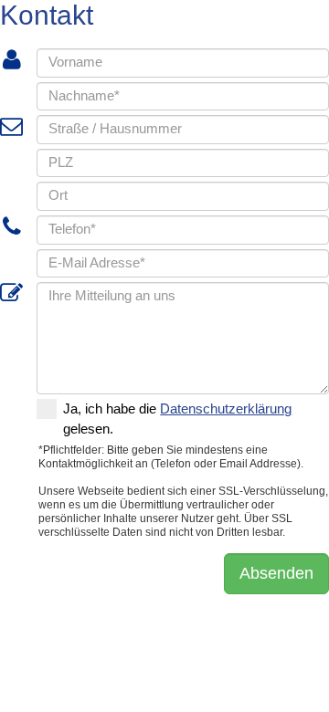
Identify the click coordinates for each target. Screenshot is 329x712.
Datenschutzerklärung (226, 409)
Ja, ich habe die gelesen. (177, 419)
